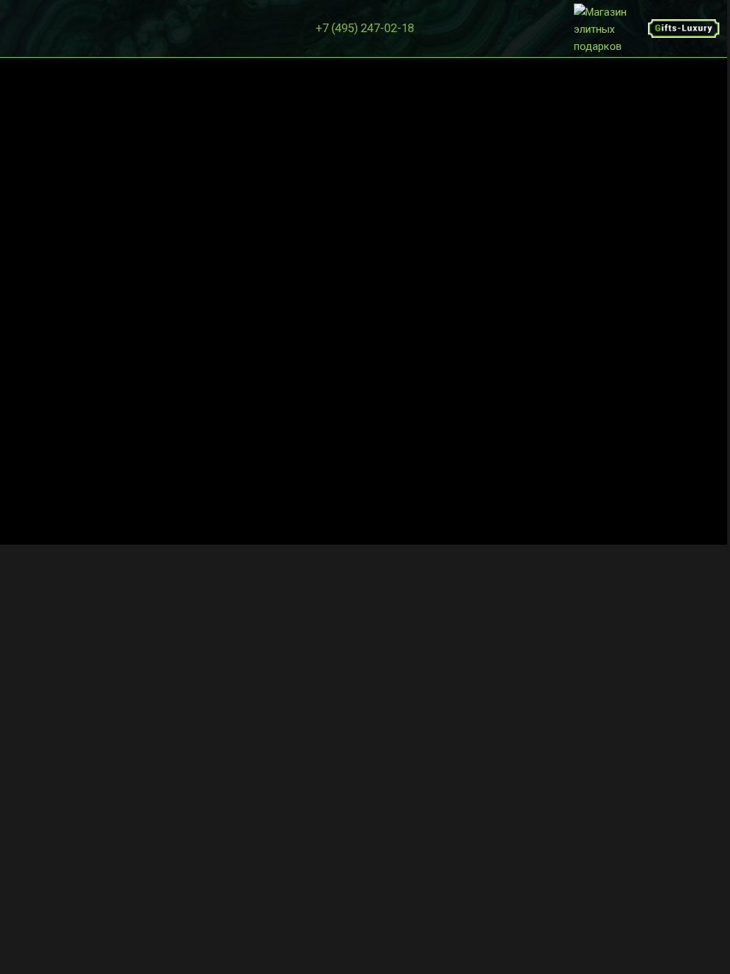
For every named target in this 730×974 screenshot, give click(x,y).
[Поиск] (36, 28)
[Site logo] (611, 27)
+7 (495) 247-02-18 (365, 28)
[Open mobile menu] (16, 28)
